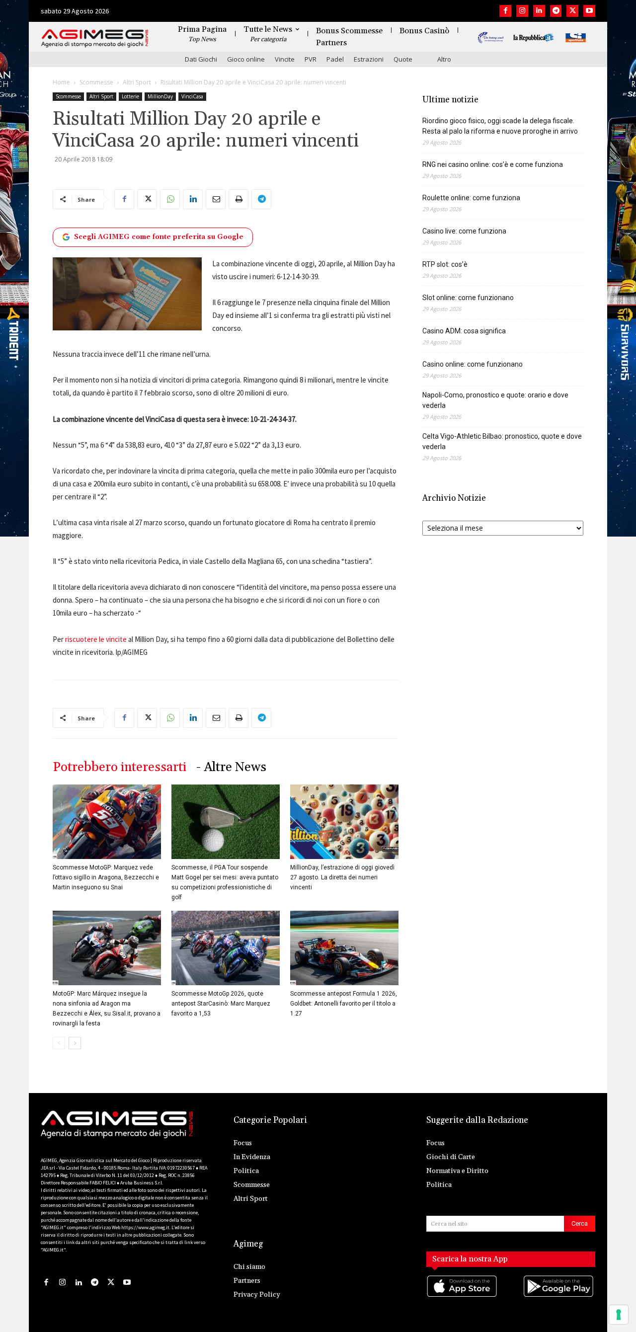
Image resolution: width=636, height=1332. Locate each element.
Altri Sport (137, 82)
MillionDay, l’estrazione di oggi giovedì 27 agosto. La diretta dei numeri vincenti (342, 877)
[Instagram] (522, 11)
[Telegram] (556, 11)
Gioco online (246, 59)
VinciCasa (192, 96)
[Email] (216, 199)
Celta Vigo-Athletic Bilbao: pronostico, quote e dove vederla (502, 441)
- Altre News (231, 767)
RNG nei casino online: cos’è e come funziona (492, 164)
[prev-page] (59, 1043)
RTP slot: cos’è (445, 264)
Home (61, 82)
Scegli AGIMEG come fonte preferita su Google (158, 237)
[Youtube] (589, 11)
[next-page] (75, 1043)
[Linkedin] (539, 11)
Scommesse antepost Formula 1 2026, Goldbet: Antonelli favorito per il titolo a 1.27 (343, 1003)
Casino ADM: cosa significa (464, 331)
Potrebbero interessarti (119, 767)
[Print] (238, 199)
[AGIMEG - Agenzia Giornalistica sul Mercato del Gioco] (95, 38)
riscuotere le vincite (96, 639)
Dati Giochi (201, 59)
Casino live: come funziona (464, 231)
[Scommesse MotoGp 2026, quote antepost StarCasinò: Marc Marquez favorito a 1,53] (225, 948)
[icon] (462, 1296)
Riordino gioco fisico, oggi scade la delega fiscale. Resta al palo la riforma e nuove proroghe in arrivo (500, 126)
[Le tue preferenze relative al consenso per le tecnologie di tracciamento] (618, 1314)
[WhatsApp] (170, 199)
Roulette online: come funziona (471, 198)
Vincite (285, 59)
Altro (444, 59)
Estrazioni (369, 59)
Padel (335, 59)
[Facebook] (505, 11)
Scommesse (96, 82)
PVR (311, 59)
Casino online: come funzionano (472, 364)
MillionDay (160, 96)
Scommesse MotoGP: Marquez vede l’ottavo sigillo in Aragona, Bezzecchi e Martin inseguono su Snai (106, 877)
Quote (403, 59)
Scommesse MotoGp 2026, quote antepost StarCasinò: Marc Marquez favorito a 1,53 (220, 1003)
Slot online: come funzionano (468, 298)
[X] (572, 11)
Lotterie (130, 96)
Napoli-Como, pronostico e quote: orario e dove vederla (495, 400)
